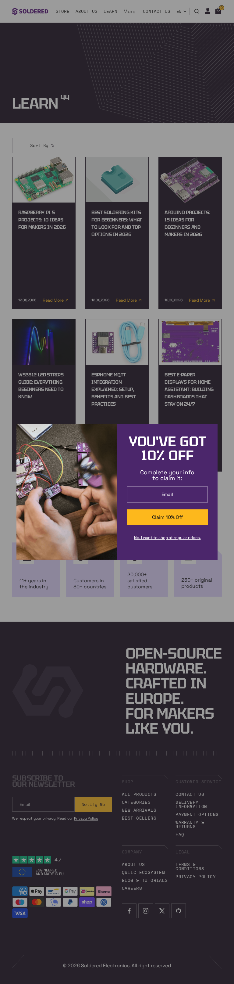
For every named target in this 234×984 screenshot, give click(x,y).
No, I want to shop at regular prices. (167, 537)
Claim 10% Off (167, 517)
